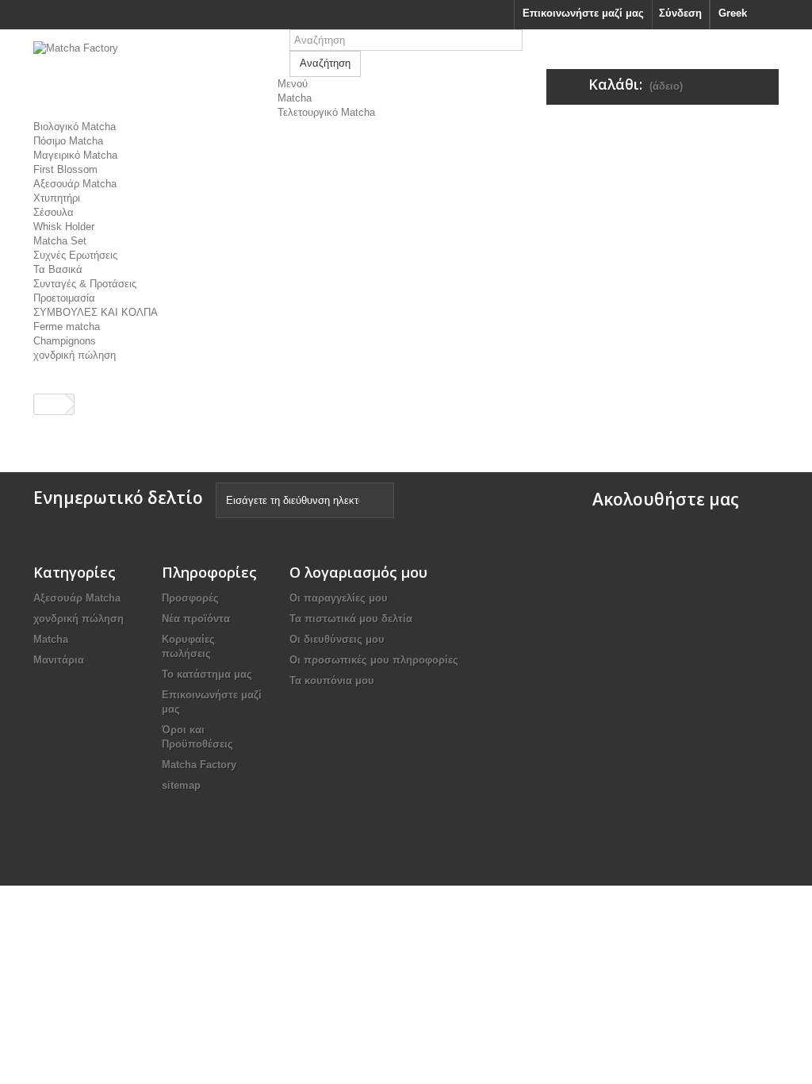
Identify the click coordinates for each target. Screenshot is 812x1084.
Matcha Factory (199, 765)
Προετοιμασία (64, 298)
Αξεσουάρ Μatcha (75, 184)
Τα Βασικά (57, 269)
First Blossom (65, 169)
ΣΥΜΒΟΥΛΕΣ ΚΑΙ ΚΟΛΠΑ (95, 312)
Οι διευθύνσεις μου (337, 639)
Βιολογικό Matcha (74, 127)
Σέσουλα (53, 212)
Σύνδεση (680, 13)
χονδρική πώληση (74, 355)
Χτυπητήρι (56, 198)
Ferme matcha (66, 327)
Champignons (64, 341)
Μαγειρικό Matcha (75, 155)
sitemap (181, 785)
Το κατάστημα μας (207, 674)
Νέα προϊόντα (196, 619)
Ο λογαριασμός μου (358, 572)
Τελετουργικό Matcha (326, 112)
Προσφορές (190, 598)
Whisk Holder (63, 227)
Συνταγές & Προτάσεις (84, 284)
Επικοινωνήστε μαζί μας (583, 13)
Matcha (295, 98)
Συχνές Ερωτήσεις (75, 255)
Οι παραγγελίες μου (338, 598)
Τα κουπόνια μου (331, 680)
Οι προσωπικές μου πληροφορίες (373, 660)
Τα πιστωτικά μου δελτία (350, 619)
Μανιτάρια (58, 660)
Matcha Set (59, 241)
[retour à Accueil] (50, 404)
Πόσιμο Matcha (68, 141)
